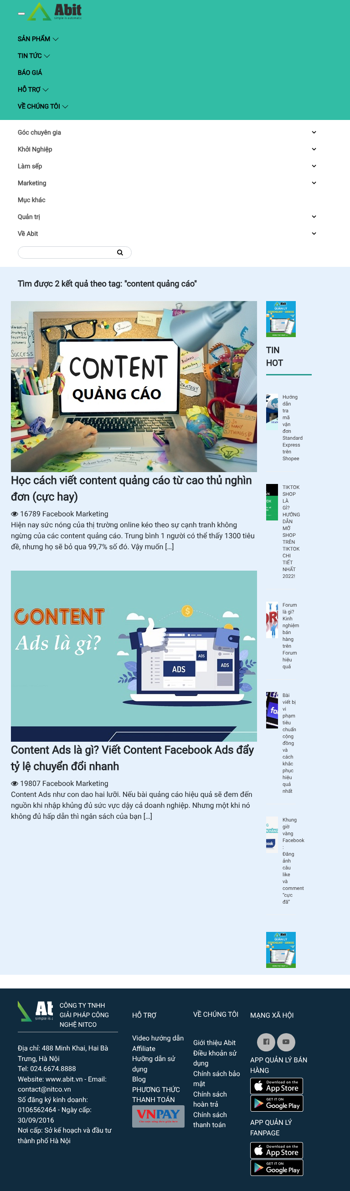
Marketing (32, 183)
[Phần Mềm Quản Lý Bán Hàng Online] (35, 1009)
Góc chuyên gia (39, 132)
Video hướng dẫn (158, 1038)
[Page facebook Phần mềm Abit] (266, 1042)
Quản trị (29, 217)
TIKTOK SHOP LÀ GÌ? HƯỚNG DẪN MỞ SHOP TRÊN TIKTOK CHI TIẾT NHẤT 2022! (289, 531)
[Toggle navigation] (21, 13)
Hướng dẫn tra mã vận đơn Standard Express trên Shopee (289, 428)
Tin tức (30, 56)
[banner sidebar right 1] (281, 318)
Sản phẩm (79, 38)
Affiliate (143, 1049)
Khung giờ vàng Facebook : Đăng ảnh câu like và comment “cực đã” (289, 861)
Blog (139, 1079)
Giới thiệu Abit (214, 1043)
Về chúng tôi (40, 106)
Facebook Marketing (75, 514)
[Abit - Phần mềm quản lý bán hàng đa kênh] (54, 11)
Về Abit (28, 234)
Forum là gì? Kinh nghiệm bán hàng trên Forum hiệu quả (289, 636)
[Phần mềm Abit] (286, 1042)
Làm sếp (30, 166)
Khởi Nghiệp (35, 149)
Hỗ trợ (30, 90)
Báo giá (30, 73)
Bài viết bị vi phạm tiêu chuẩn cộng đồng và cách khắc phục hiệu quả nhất (289, 743)
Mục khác (31, 200)
